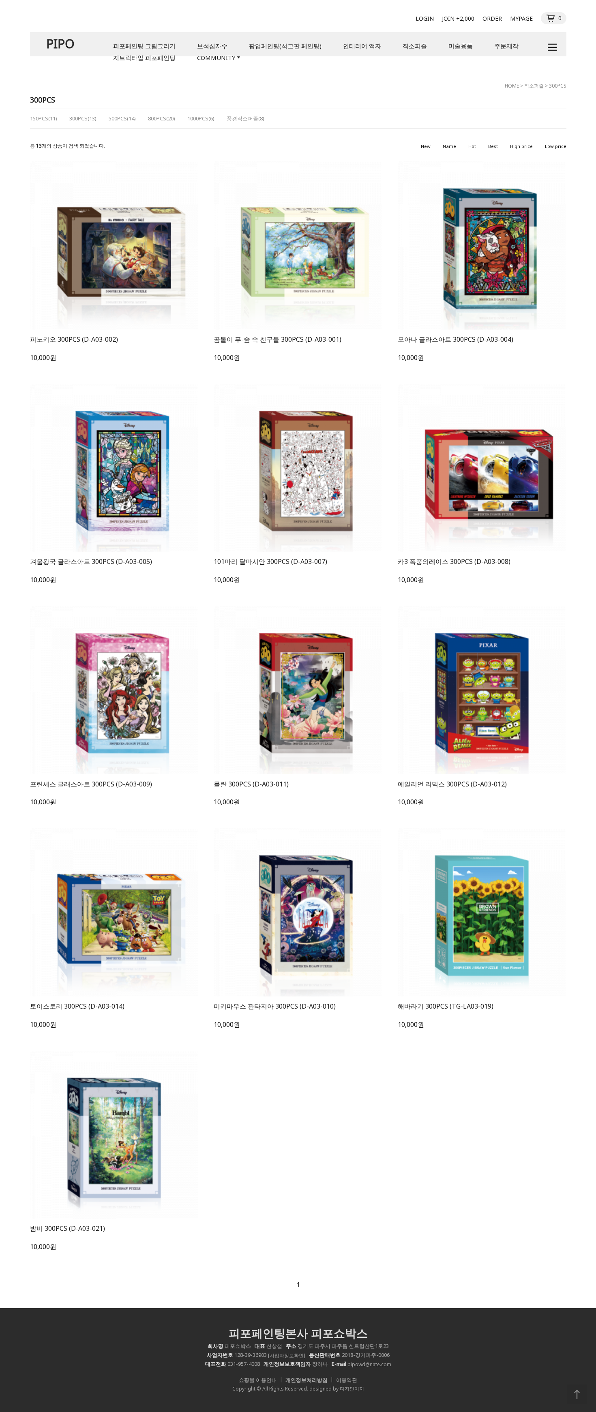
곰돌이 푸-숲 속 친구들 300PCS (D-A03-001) (277, 339)
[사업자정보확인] (286, 1355)
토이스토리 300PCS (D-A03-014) (77, 1006)
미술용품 (460, 46)
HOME (512, 85)
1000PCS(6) (200, 118)
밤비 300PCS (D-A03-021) (67, 1228)
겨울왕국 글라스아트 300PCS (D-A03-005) (91, 561)
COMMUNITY (216, 58)
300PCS (557, 85)
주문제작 (506, 46)
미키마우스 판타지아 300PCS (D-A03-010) (275, 1006)
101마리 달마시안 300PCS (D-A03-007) (270, 561)
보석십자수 (212, 46)
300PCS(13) (82, 118)
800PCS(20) (161, 118)
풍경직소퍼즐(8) (245, 118)
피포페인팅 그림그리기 (144, 46)
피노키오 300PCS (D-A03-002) (74, 339)
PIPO (60, 43)
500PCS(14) (122, 118)
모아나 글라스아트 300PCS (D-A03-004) (455, 339)
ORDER (492, 18)
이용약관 (346, 1380)
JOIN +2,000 (458, 18)
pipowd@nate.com (369, 1364)
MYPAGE (521, 18)
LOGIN (425, 18)
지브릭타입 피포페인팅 (144, 58)
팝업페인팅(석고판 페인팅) (285, 46)
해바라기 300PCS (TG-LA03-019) (445, 1006)
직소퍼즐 (415, 46)
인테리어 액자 (362, 46)
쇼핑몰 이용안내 (258, 1380)
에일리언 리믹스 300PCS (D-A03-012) (452, 783)
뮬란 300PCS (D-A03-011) (251, 783)
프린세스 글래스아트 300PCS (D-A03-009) (91, 783)
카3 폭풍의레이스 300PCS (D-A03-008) (454, 561)
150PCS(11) (43, 118)
